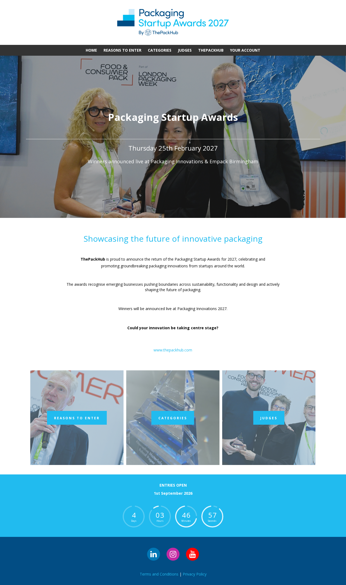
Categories (159, 50)
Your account (245, 50)
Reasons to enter (77, 418)
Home (91, 50)
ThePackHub (211, 50)
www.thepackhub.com (173, 350)
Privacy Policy (195, 574)
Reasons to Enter (122, 50)
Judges (185, 50)
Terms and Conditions (159, 574)
